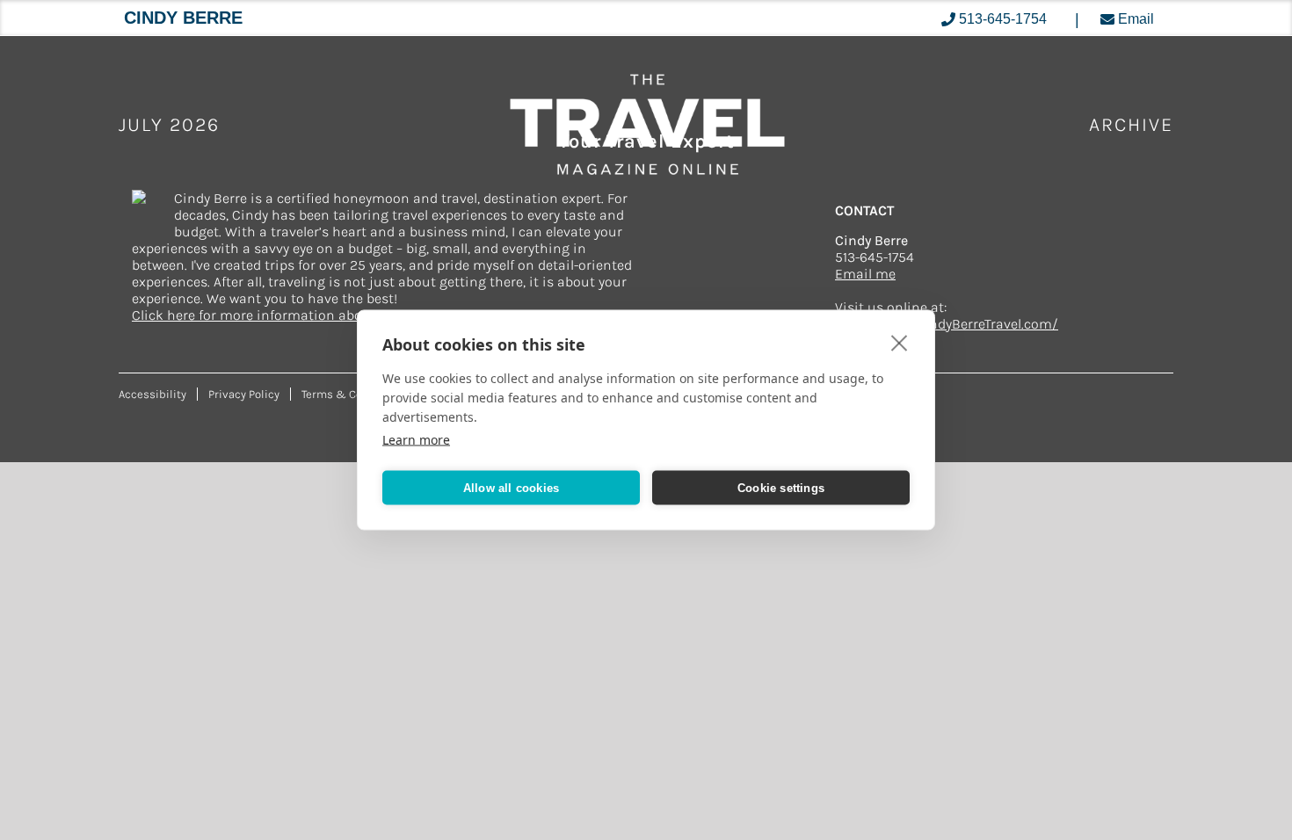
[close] (899, 343)
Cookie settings (780, 487)
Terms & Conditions (354, 394)
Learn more (416, 439)
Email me (865, 273)
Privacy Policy (243, 394)
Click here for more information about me (266, 315)
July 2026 (169, 124)
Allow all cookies (511, 487)
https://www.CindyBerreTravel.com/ (946, 323)
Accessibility (152, 394)
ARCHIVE (1131, 124)
